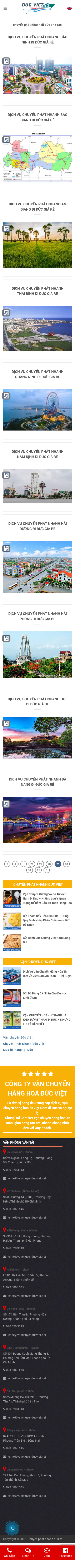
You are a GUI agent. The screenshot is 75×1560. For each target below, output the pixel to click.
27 (40, 864)
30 (66, 864)
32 (38, 870)
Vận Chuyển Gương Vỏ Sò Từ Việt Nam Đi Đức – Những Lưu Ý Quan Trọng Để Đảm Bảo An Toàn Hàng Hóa (47, 898)
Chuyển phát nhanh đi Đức (45, 1539)
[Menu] (5, 8)
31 (29, 870)
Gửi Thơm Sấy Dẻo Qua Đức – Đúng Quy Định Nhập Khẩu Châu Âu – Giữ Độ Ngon (46, 920)
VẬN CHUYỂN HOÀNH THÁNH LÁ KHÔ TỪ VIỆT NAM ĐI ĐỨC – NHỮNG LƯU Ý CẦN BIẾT (46, 1019)
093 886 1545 (14, 1209)
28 (49, 864)
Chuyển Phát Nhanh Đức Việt (38, 884)
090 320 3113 (14, 1170)
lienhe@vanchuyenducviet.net (26, 1178)
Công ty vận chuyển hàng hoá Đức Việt (37, 1088)
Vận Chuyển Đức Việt (38, 961)
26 (31, 864)
